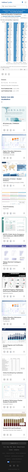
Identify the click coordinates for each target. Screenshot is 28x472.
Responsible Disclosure (17, 456)
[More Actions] (25, 15)
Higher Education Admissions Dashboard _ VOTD (12, 152)
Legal (3, 453)
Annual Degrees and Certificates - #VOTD (13, 346)
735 (14, 241)
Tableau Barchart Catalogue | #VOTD (12, 262)
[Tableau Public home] (7, 2)
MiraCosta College (7, 348)
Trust (4, 447)
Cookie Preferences (17, 459)
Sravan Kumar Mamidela (8, 154)
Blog (8, 447)
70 (13, 185)
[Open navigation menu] (25, 2)
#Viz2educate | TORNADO (11, 123)
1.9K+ (14, 268)
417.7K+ (22, 174)
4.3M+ (23, 202)
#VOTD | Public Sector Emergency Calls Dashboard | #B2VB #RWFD (13, 235)
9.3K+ (14, 213)
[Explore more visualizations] (22, 2)
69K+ (23, 257)
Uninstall (8, 459)
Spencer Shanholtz (7, 375)
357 (14, 351)
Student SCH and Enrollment (12, 428)
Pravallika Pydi (6, 321)
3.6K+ (23, 424)
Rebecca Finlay (6, 238)
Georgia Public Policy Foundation (12, 16)
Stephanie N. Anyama (8, 293)
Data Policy (7, 456)
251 (23, 368)
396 (14, 296)
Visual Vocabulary (8, 206)
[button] (10, 466)
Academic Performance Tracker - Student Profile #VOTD (13, 401)
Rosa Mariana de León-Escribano (10, 265)
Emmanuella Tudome (8, 404)
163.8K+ (22, 341)
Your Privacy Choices (15, 461)
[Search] (3, 6)
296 (14, 130)
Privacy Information (21, 453)
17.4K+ (23, 396)
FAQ (11, 447)
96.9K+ (22, 230)
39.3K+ (22, 285)
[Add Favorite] (24, 130)
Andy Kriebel (6, 208)
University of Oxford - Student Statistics (12, 179)
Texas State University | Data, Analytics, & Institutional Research (12, 430)
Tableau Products (21, 447)
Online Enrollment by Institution (13, 373)
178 (13, 407)
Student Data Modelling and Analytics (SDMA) (13, 182)
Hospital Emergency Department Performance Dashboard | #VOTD (13, 290)
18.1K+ (22, 119)
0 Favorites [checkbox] (5, 82)
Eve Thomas (6, 125)
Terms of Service (10, 453)
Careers (11, 449)
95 (23, 313)
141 (23, 147)
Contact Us (16, 449)
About (14, 447)
